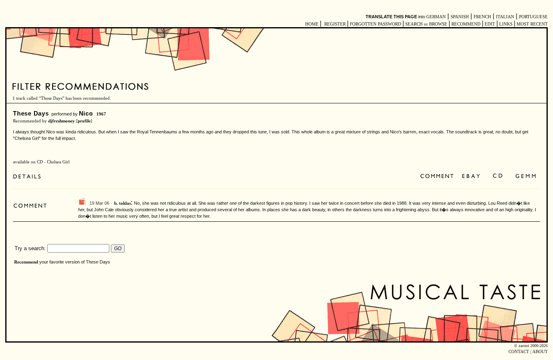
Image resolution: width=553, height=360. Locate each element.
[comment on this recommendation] (438, 176)
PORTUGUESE (533, 17)
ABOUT (540, 351)
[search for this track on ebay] (471, 176)
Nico (86, 113)
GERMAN (436, 17)
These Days (31, 113)
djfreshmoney (61, 121)
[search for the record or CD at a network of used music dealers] (526, 176)
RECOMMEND (466, 24)
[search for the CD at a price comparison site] (498, 176)
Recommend (26, 262)
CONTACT (518, 351)
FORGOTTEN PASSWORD (375, 24)
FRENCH (482, 17)
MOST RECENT (531, 24)
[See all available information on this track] (29, 176)
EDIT (489, 24)
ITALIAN (505, 17)
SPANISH (460, 17)
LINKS (506, 24)
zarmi (524, 345)
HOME (312, 24)
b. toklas (122, 203)
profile (84, 121)
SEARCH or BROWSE (426, 24)
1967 (101, 114)
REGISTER (335, 24)
